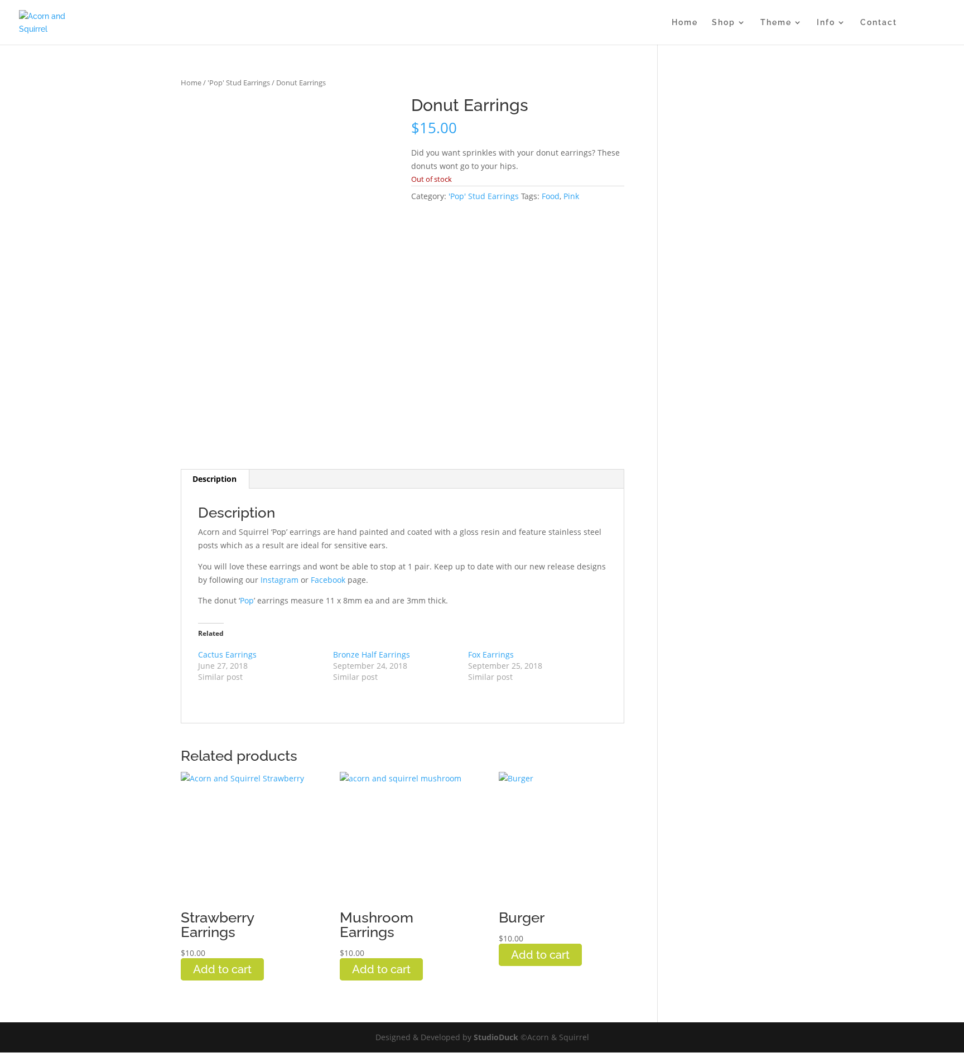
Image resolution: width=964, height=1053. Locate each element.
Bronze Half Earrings (371, 654)
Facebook (328, 579)
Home (685, 22)
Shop (723, 22)
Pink (571, 196)
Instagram (279, 579)
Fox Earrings (491, 654)
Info (826, 22)
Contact (878, 22)
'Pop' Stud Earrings (239, 83)
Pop (247, 600)
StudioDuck (497, 1037)
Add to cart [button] (222, 969)
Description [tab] (214, 479)
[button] (376, 115)
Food (551, 196)
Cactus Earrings (227, 654)
